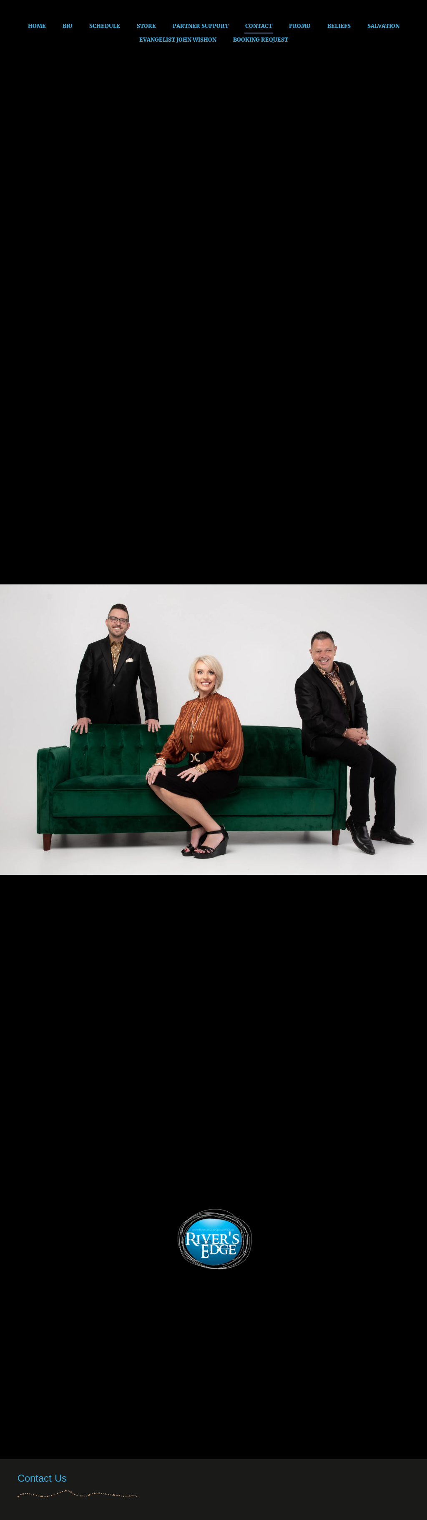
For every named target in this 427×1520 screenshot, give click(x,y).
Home (37, 26)
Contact (258, 26)
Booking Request (260, 39)
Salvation (383, 26)
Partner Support (201, 26)
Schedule (104, 26)
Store (146, 26)
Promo (300, 26)
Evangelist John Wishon (177, 39)
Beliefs (339, 26)
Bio (68, 26)
